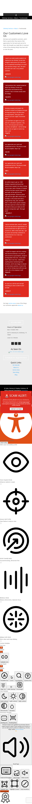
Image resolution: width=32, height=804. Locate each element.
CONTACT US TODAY (16, 409)
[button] (16, 402)
